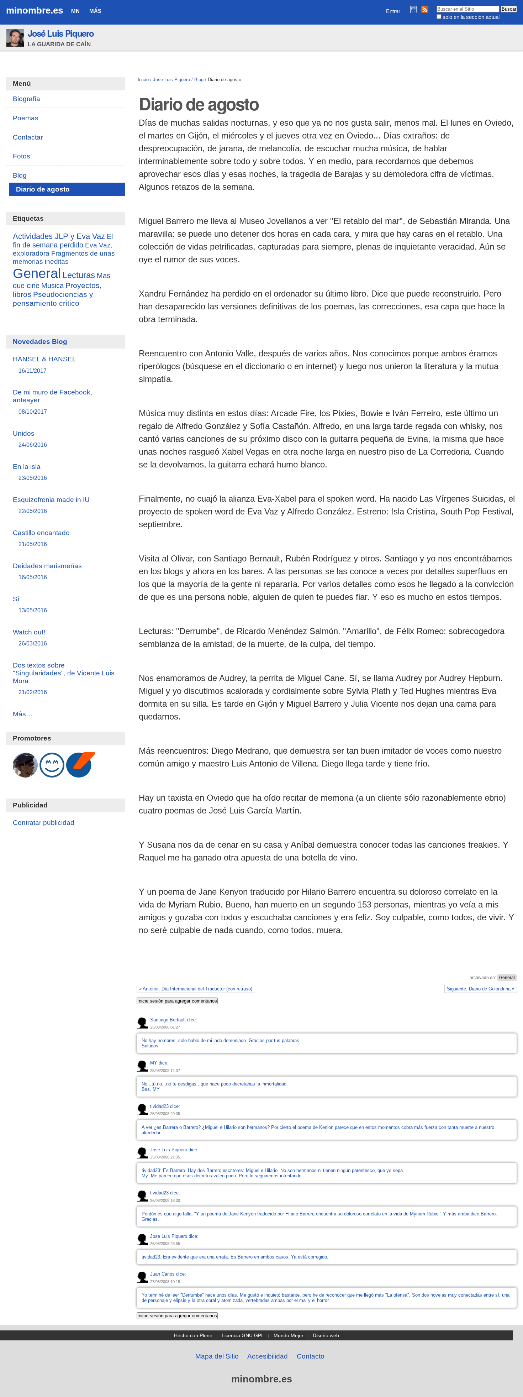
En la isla (30, 472)
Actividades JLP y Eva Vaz (59, 236)
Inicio (143, 79)
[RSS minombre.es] (424, 9)
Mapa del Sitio (217, 1356)
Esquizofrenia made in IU (51, 505)
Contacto (310, 1356)
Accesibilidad (267, 1356)
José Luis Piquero (61, 33)
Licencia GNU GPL (243, 1335)
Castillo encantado (41, 538)
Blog (199, 79)
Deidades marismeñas (47, 571)
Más (95, 11)
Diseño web (326, 1335)
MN (75, 11)
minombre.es (34, 10)
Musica (52, 285)
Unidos (30, 439)
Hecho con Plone (193, 1335)
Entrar (393, 11)
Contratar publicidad (43, 822)
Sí (30, 604)
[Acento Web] (80, 774)
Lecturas (79, 275)
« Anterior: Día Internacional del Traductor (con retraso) (195, 988)
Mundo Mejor (288, 1335)
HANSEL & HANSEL (44, 364)
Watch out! (30, 637)
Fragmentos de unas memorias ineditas (64, 257)
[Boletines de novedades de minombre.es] (413, 9)
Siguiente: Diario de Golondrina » (480, 988)
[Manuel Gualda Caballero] (25, 774)
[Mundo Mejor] (51, 774)
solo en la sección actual (471, 17)
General (507, 977)
